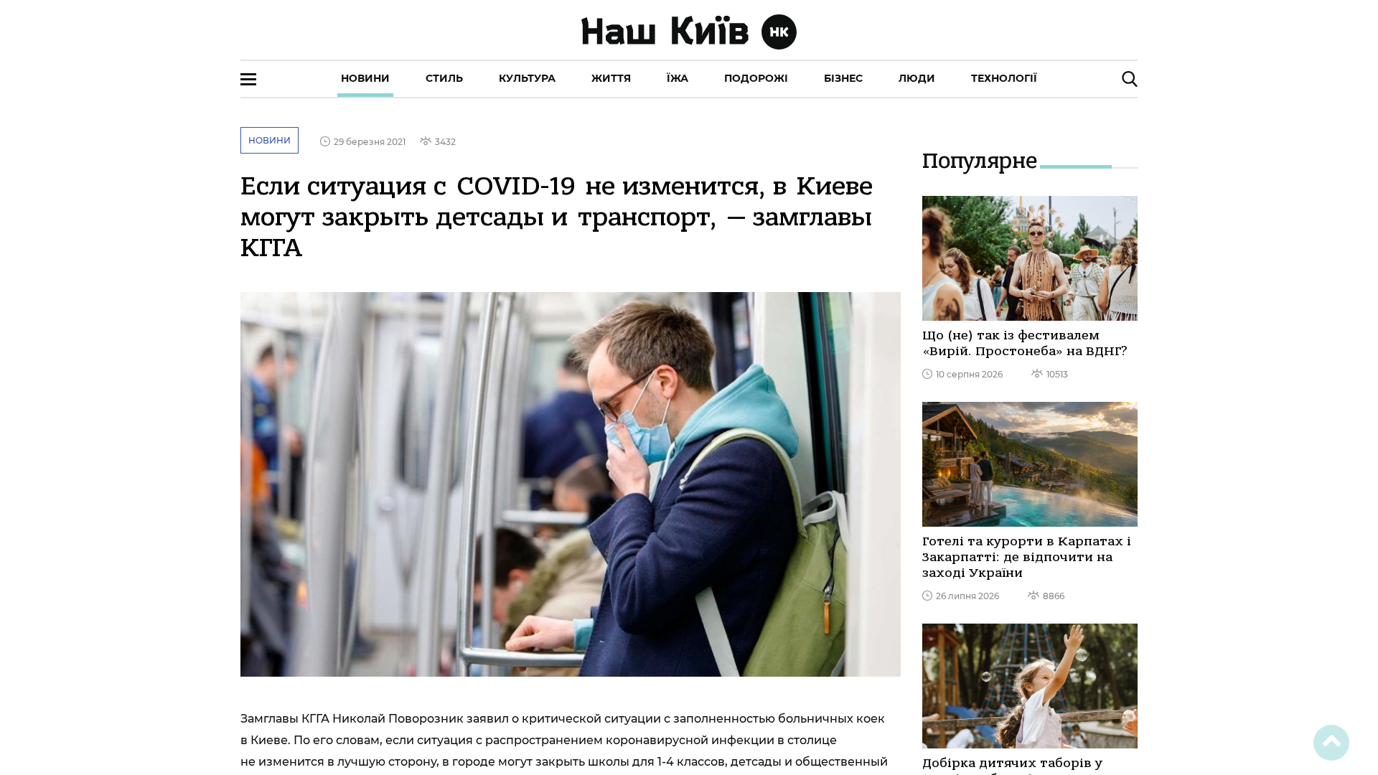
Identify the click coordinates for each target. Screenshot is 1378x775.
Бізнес (843, 78)
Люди (917, 78)
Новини (365, 78)
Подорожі (756, 78)
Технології (1004, 78)
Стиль (444, 78)
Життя (611, 78)
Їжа (677, 78)
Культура (527, 78)
